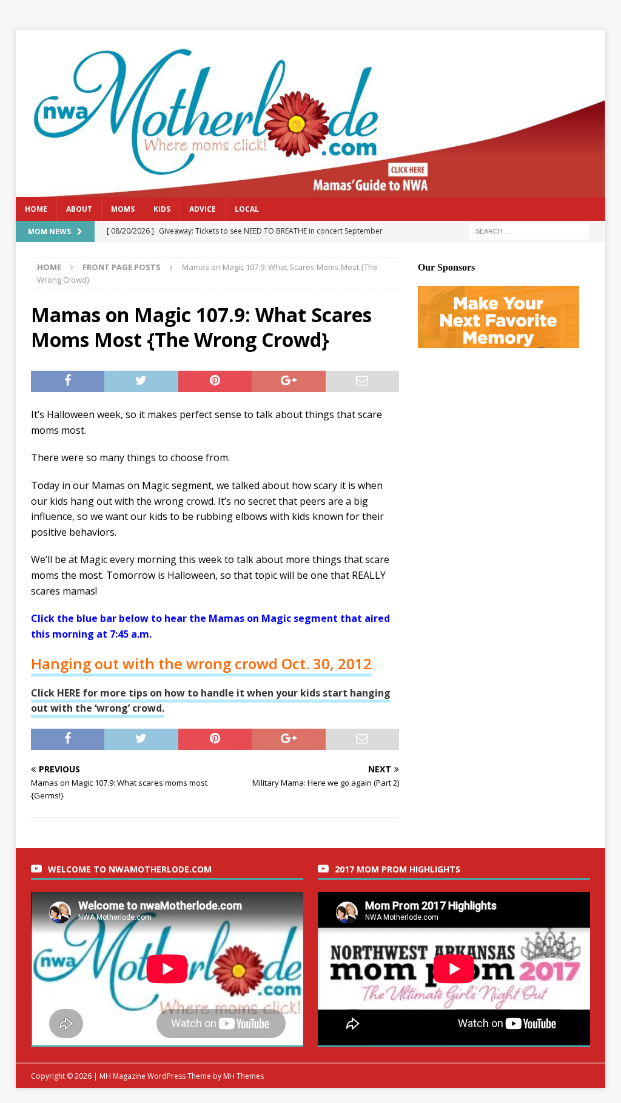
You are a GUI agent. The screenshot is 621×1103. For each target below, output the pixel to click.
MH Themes (243, 1076)
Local (247, 209)
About (79, 209)
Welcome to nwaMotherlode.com (130, 869)
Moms (123, 209)
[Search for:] (529, 230)
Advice (202, 209)
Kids (161, 209)
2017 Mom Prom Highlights (397, 869)
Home (36, 209)
